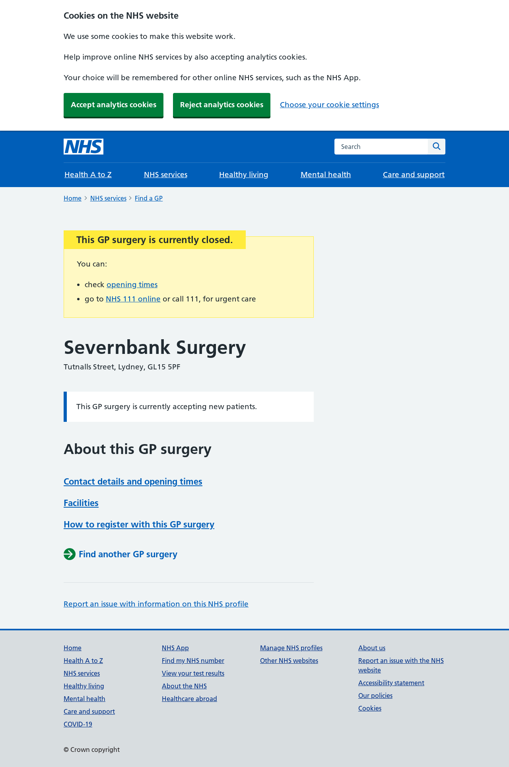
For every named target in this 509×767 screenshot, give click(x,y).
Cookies (369, 708)
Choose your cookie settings (329, 104)
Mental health (326, 174)
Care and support (414, 174)
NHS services (165, 174)
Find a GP (149, 198)
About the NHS (184, 686)
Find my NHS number (193, 661)
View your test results (193, 673)
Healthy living (243, 174)
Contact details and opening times (133, 481)
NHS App (175, 648)
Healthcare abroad (189, 699)
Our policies (375, 695)
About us (371, 648)
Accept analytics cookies (113, 104)
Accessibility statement (391, 683)
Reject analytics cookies (221, 104)
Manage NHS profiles (291, 648)
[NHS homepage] (83, 147)
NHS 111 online (133, 298)
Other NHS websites (289, 661)
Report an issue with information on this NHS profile (156, 604)
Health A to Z (88, 174)
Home (73, 198)
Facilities (81, 502)
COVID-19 (78, 724)
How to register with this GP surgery (139, 524)
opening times (132, 284)
